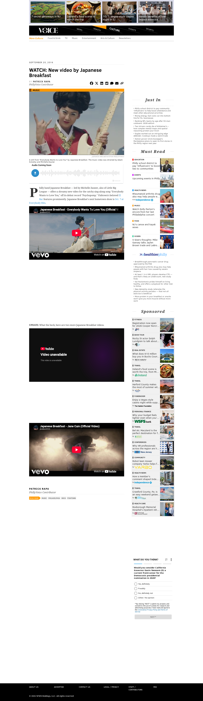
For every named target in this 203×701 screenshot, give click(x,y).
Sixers (137, 236)
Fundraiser (139, 396)
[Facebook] (91, 83)
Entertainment (89, 38)
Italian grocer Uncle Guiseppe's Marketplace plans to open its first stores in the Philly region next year (153, 140)
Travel (137, 365)
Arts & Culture (107, 38)
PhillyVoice (48, 30)
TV (66, 38)
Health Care (140, 503)
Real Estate (139, 350)
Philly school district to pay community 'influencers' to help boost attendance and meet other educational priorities (152, 110)
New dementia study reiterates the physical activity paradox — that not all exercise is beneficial (151, 291)
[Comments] (112, 83)
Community (139, 457)
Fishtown (71, 498)
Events (132, 29)
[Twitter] (96, 83)
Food (136, 221)
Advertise (59, 687)
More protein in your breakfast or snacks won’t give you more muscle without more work (152, 298)
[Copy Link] (122, 83)
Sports (150, 29)
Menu (33, 30)
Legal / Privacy (111, 687)
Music (75, 38)
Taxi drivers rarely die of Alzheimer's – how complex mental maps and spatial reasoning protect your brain (151, 128)
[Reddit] (107, 83)
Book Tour (139, 335)
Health (97, 29)
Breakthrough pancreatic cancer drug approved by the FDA (151, 262)
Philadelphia (54, 498)
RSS (155, 687)
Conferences (140, 442)
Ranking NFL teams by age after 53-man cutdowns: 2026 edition (152, 122)
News (79, 29)
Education (139, 159)
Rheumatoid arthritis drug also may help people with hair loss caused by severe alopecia (152, 269)
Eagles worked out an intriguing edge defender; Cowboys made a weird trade (151, 134)
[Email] (117, 83)
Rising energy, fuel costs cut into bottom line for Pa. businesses (152, 116)
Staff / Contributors (135, 688)
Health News (140, 190)
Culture (115, 29)
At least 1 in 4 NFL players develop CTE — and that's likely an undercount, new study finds (153, 276)
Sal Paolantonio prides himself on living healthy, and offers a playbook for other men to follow (153, 283)
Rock (64, 498)
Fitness (138, 319)
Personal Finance (142, 411)
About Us (33, 687)
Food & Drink (54, 38)
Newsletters (125, 38)
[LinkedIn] (102, 83)
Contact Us (84, 687)
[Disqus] (76, 574)
